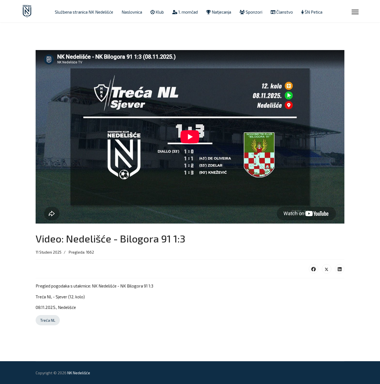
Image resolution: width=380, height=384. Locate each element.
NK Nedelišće (78, 372)
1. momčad (187, 11)
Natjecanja (221, 11)
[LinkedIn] (339, 269)
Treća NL (47, 320)
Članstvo (284, 11)
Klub (159, 11)
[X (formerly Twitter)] (326, 269)
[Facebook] (313, 269)
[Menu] (355, 12)
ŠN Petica (313, 11)
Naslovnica (132, 11)
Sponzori (253, 11)
